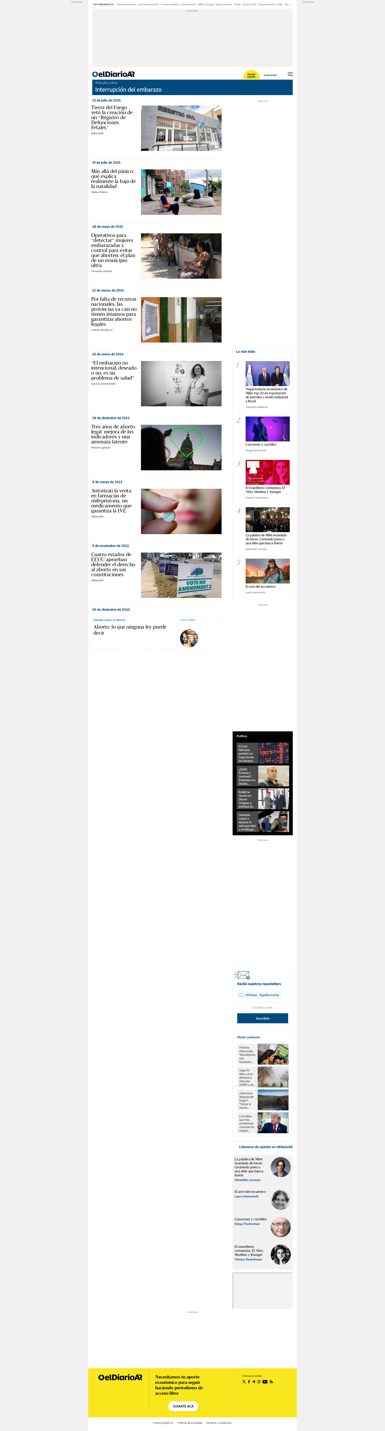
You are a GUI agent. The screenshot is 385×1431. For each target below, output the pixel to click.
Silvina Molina (99, 192)
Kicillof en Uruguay (206, 4)
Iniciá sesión (270, 75)
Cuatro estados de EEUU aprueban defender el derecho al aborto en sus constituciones (113, 564)
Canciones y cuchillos (261, 444)
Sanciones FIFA (249, 4)
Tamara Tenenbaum (257, 497)
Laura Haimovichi (255, 592)
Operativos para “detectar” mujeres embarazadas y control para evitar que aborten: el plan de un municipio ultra (113, 250)
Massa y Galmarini (224, 4)
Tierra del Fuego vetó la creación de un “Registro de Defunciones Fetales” (112, 117)
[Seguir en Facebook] (249, 1381)
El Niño (280, 4)
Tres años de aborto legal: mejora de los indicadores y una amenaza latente (113, 434)
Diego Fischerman (256, 450)
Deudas (237, 4)
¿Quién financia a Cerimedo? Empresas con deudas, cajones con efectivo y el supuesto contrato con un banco (247, 776)
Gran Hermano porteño (148, 4)
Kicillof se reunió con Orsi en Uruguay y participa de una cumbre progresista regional (246, 799)
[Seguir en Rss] (271, 1381)
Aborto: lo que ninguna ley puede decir (130, 630)
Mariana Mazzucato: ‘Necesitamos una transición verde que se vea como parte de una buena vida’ (247, 1055)
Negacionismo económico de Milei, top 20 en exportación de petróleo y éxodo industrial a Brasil (267, 395)
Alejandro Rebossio (257, 407)
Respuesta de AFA (266, 4)
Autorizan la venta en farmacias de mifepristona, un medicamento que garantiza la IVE (111, 500)
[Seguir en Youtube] (265, 1381)
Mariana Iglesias (100, 447)
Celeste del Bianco (101, 329)
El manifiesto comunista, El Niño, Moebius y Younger (265, 490)
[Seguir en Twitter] (244, 1381)
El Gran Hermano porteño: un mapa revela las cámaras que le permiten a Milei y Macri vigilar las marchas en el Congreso (247, 754)
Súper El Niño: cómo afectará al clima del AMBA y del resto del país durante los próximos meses (247, 1078)
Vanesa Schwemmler (103, 383)
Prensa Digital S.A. (163, 1422)
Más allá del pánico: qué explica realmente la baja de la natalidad (113, 178)
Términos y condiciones (219, 1422)
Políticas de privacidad (190, 1422)
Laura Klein (188, 619)
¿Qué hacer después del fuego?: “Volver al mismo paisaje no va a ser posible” (247, 1101)
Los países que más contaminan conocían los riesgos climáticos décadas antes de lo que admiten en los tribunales (246, 1123)
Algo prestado (291, 4)
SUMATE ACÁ (183, 1406)
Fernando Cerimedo (169, 4)
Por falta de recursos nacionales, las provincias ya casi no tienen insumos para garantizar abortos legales (114, 311)
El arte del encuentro (261, 586)
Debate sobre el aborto (109, 620)
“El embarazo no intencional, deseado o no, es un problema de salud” (114, 370)
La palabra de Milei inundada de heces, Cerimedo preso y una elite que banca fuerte (266, 539)
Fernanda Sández (101, 271)
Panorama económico (126, 4)
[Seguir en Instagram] (258, 1381)
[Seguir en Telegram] (253, 1381)
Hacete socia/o (251, 75)
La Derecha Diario (188, 4)
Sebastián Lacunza (256, 549)
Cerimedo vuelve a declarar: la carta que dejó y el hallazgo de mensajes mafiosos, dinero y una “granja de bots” (247, 822)
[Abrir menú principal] (290, 74)
